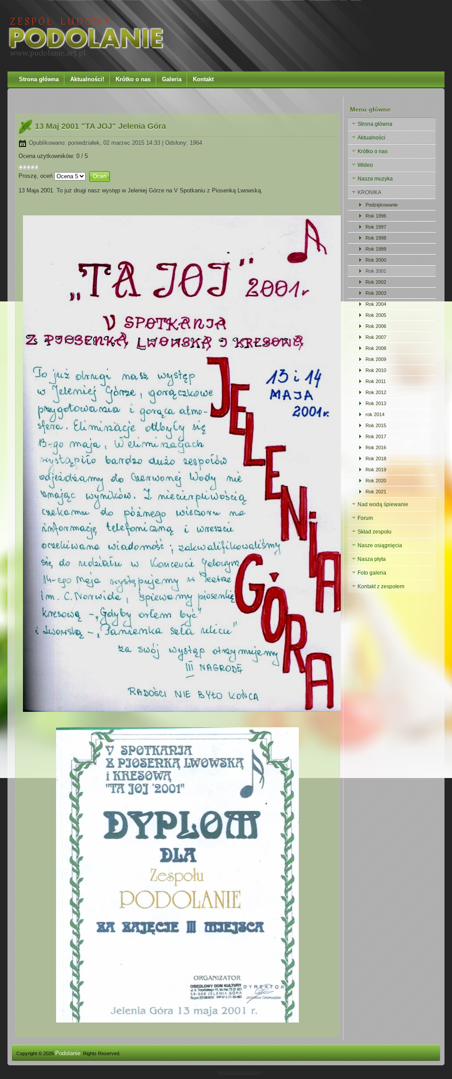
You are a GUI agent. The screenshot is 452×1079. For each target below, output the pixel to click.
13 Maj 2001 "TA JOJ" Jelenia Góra (100, 126)
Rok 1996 (375, 215)
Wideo (365, 165)
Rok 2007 (375, 337)
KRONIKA (369, 192)
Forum (365, 518)
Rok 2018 (375, 458)
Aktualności (371, 138)
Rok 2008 (375, 348)
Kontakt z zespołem (381, 586)
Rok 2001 (375, 271)
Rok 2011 (375, 381)
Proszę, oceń (36, 176)
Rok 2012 (375, 392)
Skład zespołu (375, 532)
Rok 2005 (375, 315)
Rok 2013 (375, 403)
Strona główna (39, 79)
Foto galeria (372, 573)
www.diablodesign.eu (239, 1072)
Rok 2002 (375, 282)
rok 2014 (374, 414)
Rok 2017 (375, 436)
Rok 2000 (375, 260)
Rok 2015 (375, 425)
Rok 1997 (375, 226)
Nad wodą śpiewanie (383, 504)
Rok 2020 (375, 480)
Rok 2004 (375, 304)
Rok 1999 (375, 249)
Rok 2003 (375, 293)
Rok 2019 (375, 469)
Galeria (171, 79)
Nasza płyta (372, 559)
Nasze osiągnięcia (380, 545)
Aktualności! (87, 79)
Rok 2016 (375, 447)
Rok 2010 (375, 370)
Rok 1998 (375, 238)
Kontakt (203, 79)
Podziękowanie (381, 204)
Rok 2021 (375, 491)
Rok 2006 (375, 326)
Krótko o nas (133, 79)
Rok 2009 (375, 359)
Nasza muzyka (375, 179)
